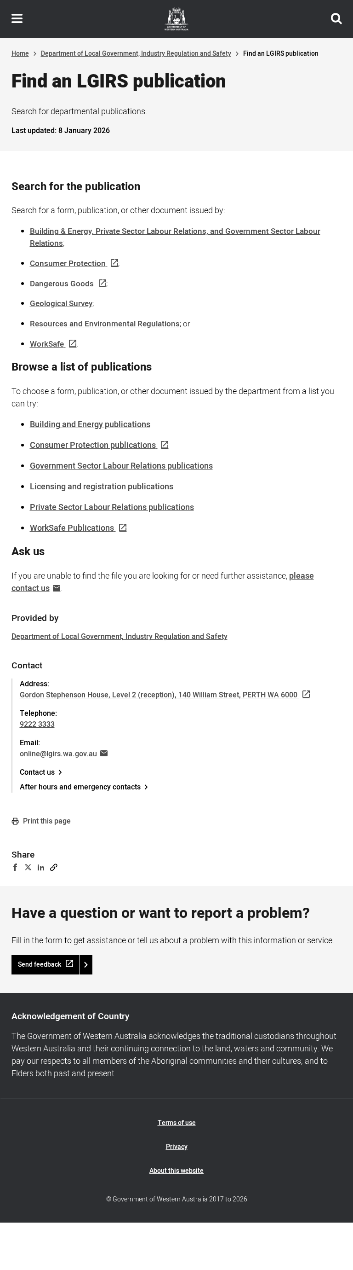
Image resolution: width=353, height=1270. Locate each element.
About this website (176, 1171)
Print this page (46, 821)
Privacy (177, 1147)
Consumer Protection (68, 263)
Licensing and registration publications (101, 487)
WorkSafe (47, 344)
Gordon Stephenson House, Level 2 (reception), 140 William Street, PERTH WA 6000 (158, 695)
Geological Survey (61, 303)
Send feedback (39, 964)
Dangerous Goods (62, 284)
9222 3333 (37, 724)
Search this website (336, 18)
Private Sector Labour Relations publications (112, 507)
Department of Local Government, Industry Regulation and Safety (136, 53)
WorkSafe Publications (72, 528)
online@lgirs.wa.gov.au (58, 754)
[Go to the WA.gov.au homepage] (176, 18)
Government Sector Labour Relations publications (121, 466)
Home (20, 53)
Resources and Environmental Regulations (105, 324)
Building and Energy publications (90, 424)
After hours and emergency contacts (80, 787)
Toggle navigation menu (17, 18)
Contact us (37, 772)
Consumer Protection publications (93, 445)
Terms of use (177, 1123)
